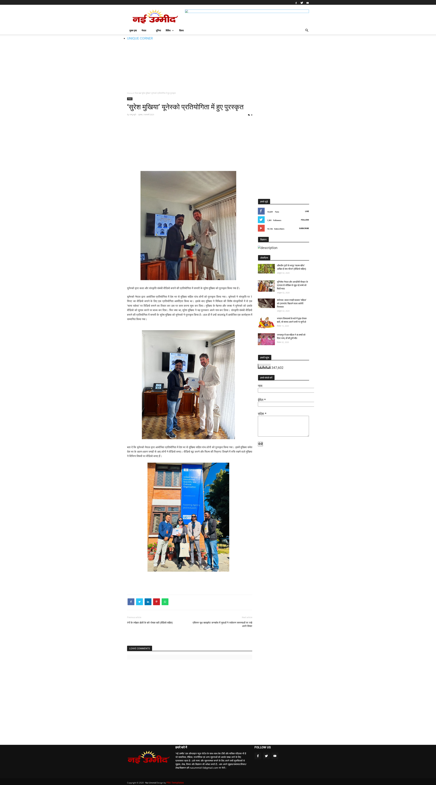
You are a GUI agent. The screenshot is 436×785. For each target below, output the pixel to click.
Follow (305, 219)
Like (307, 211)
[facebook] (296, 2)
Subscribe (304, 228)
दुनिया (158, 30)
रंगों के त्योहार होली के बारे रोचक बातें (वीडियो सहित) (150, 622)
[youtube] (307, 2)
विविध (168, 30)
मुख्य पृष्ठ (133, 30)
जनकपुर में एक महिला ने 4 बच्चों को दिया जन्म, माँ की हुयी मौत (291, 336)
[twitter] (301, 2)
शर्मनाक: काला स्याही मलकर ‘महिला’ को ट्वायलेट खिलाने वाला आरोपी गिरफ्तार (291, 303)
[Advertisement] (218, 62)
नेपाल (144, 30)
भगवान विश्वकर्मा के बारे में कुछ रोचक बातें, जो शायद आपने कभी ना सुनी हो (292, 320)
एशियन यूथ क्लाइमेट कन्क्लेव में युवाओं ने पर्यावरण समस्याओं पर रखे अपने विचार (222, 624)
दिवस (181, 30)
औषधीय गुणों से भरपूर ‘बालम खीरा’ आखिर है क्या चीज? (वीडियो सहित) (291, 267)
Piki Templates (175, 782)
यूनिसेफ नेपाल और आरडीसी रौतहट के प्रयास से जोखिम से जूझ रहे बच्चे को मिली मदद (292, 285)
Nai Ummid (150, 782)
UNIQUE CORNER (140, 38)
